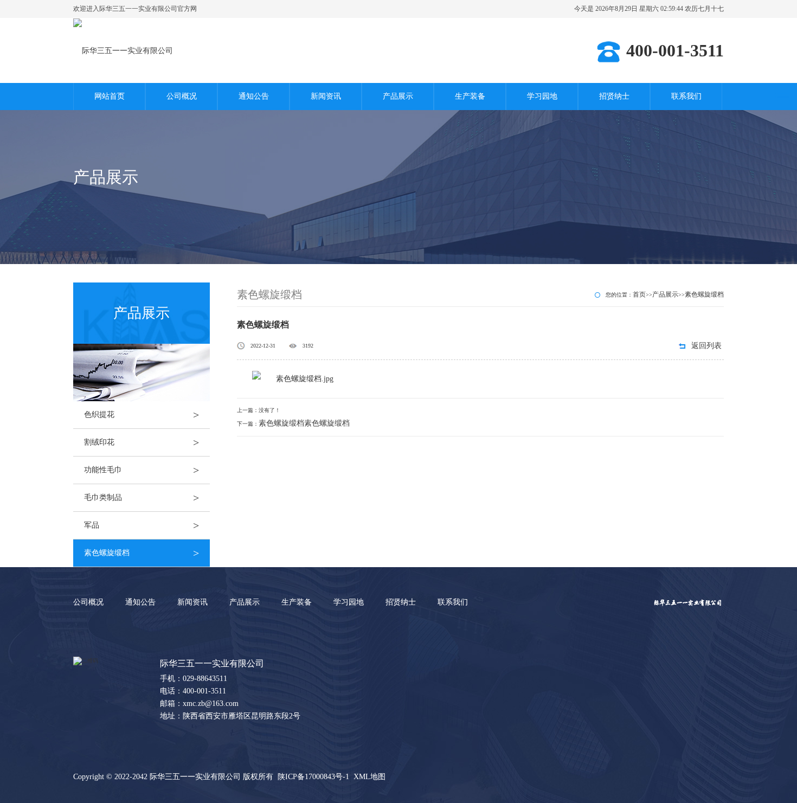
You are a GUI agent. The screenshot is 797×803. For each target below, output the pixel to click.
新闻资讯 (326, 96)
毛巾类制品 (141, 498)
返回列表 (706, 346)
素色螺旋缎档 (141, 553)
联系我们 (686, 96)
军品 (141, 525)
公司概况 (181, 96)
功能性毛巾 (141, 470)
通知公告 (254, 96)
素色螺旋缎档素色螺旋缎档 (304, 423)
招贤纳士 (614, 96)
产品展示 (398, 96)
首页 (639, 294)
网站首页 (109, 96)
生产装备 (470, 96)
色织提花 (141, 415)
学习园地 (542, 96)
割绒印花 (141, 442)
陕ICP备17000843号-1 (313, 777)
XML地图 (369, 777)
